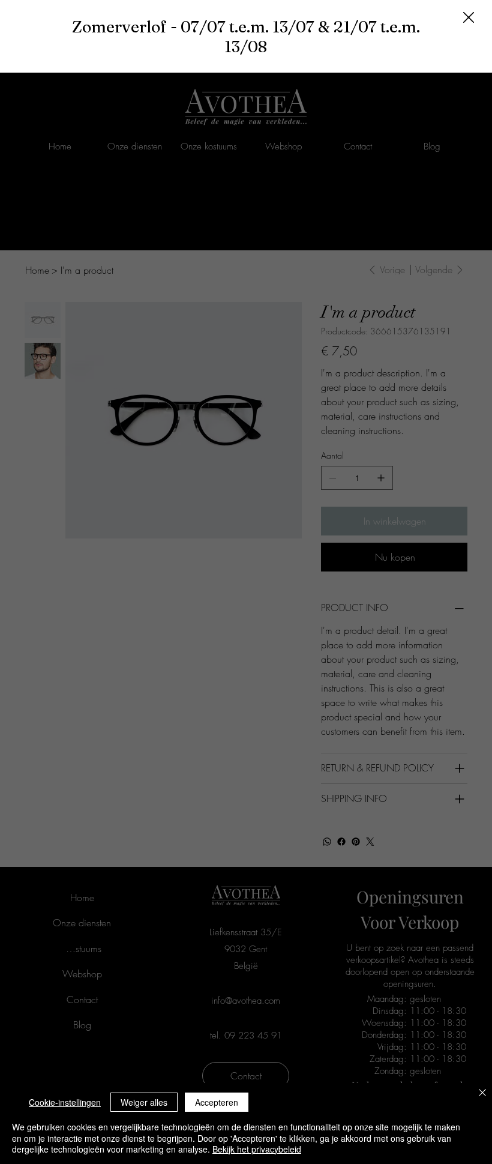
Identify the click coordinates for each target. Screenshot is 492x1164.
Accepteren (216, 1102)
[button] (468, 18)
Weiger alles (144, 1102)
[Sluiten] (482, 1093)
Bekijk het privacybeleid (256, 1149)
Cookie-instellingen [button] (65, 1102)
